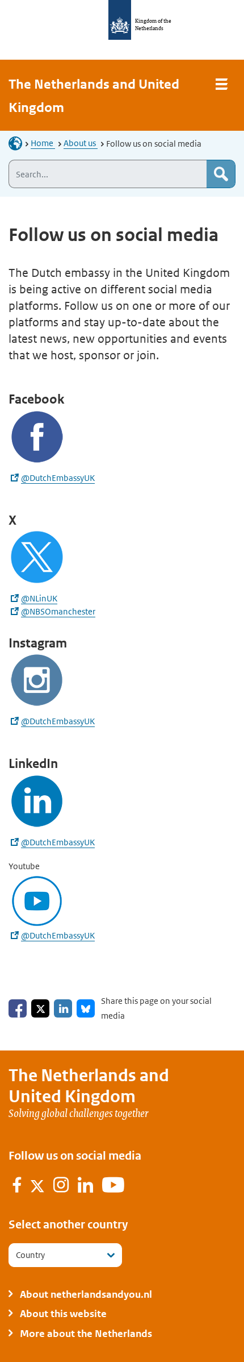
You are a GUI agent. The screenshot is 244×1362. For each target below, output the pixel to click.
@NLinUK (39, 598)
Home (43, 143)
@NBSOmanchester (58, 611)
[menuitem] (17, 1186)
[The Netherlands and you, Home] (19, 143)
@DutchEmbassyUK (58, 477)
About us (81, 143)
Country (30, 1254)
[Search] (221, 174)
